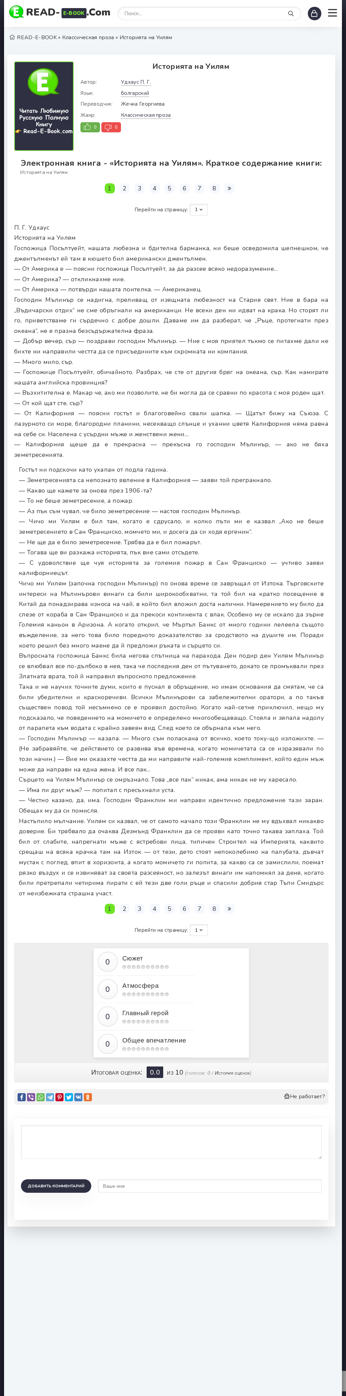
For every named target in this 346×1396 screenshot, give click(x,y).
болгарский (135, 93)
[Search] (291, 14)
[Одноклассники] (88, 1097)
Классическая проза (146, 115)
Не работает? (307, 1096)
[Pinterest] (59, 1097)
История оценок (232, 1073)
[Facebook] (22, 1097)
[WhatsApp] (40, 1097)
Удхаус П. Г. (136, 82)
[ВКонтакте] (78, 1097)
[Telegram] (50, 1097)
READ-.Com (68, 12)
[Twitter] (69, 1097)
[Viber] (31, 1097)
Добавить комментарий (56, 1186)
